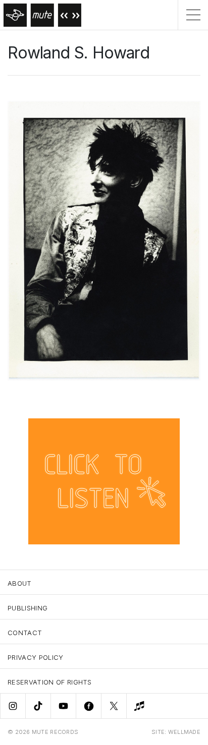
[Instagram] (12, 706)
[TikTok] (37, 706)
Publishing (27, 608)
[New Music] (138, 706)
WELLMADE (184, 731)
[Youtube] (63, 706)
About (20, 583)
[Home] (40, 15)
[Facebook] (88, 706)
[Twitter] (113, 706)
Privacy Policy (36, 657)
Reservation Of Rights (50, 682)
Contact (25, 633)
